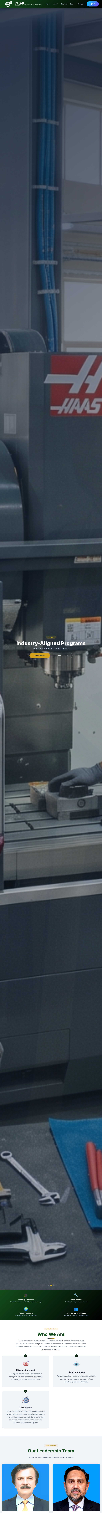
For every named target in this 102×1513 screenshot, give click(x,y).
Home (48, 4)
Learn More (39, 655)
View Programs (60, 655)
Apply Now (93, 4)
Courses (64, 4)
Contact (80, 4)
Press (72, 4)
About (55, 4)
